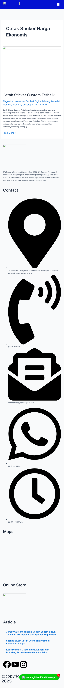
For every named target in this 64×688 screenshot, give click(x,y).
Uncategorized (30, 104)
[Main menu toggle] (58, 4)
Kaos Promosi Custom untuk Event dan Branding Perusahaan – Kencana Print (27, 651)
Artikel (30, 101)
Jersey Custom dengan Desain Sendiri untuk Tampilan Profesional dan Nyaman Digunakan (31, 633)
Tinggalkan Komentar (14, 101)
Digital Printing (42, 101)
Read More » (9, 132)
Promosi (17, 104)
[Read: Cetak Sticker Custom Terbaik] (32, 68)
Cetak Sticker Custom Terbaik (29, 95)
